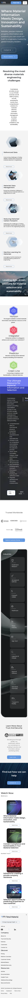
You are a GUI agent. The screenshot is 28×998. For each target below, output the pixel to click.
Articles (3, 971)
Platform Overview (6, 956)
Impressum (9, 990)
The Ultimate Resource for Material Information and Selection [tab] (15, 385)
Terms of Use (17, 990)
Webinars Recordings (6, 980)
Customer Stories (5, 959)
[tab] (14, 315)
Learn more (21, 493)
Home (2, 990)
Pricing (3, 954)
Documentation (5, 974)
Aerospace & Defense (15, 581)
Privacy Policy (4, 993)
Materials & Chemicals (15, 687)
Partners (3, 942)
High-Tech (15, 641)
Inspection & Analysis (15, 657)
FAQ (11, 993)
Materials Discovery (6, 965)
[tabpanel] (14, 438)
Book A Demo (9, 57)
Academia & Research (15, 565)
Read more (9, 166)
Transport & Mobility (15, 702)
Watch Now (15, 825)
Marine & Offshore (14, 672)
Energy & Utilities (14, 596)
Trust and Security (6, 939)
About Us (3, 936)
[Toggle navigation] (25, 2)
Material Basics (5, 962)
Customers (4, 944)
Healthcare (15, 610)
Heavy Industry (14, 626)
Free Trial (16, 3)
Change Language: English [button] (9, 922)
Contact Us (8, 50)
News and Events (5, 983)
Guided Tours (4, 977)
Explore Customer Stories (14, 540)
